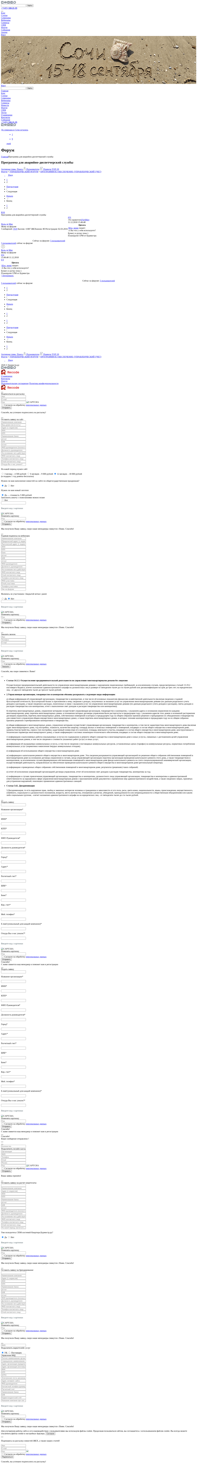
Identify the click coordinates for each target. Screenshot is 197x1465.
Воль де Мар (7, 224)
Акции (4, 32)
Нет (87, 220)
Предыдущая (12, 187)
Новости (5, 105)
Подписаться (7, 1457)
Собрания (5, 30)
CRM (3, 25)
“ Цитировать (7, 276)
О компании (6, 115)
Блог (3, 13)
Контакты (5, 117)
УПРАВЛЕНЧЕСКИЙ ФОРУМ (24, 171)
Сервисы (5, 22)
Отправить (6, 408)
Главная (4, 91)
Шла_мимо (73, 228)
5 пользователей (57, 241)
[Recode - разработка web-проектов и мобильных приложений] (10, 374)
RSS (3, 212)
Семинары (6, 18)
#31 (69, 217)
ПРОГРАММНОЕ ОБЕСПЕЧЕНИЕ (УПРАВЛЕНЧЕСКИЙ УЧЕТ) (70, 171)
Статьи (4, 15)
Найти (29, 6)
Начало (9, 196)
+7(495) (9, 8)
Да (83, 220)
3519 (15, 229)
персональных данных (36, 405)
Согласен (50, 1434)
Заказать (5, 667)
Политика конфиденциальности (44, 383)
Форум (4, 27)
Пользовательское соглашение (15, 383)
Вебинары (5, 20)
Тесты (4, 112)
